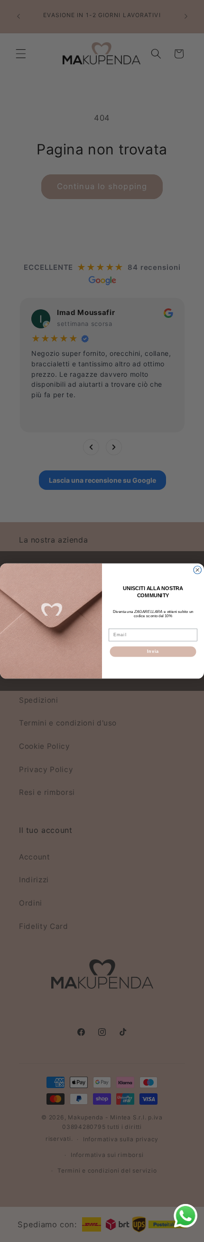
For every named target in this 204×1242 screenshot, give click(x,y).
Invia (153, 652)
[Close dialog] (198, 570)
